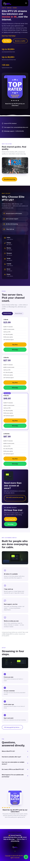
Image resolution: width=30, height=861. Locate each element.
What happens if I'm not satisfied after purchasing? (15, 775)
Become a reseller (20, 41)
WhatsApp (15, 349)
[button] (15, 851)
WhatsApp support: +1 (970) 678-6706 (14, 131)
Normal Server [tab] (18, 313)
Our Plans (7, 41)
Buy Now (15, 344)
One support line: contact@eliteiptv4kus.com (16, 127)
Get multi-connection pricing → (14, 498)
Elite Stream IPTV (7, 634)
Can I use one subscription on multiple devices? (15, 763)
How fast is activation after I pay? (15, 757)
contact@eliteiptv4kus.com (11, 837)
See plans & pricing (9, 179)
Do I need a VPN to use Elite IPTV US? (15, 769)
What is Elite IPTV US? (15, 751)
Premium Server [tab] (7, 313)
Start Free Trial (10, 519)
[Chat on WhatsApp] (26, 857)
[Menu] (26, 3)
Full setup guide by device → (12, 727)
